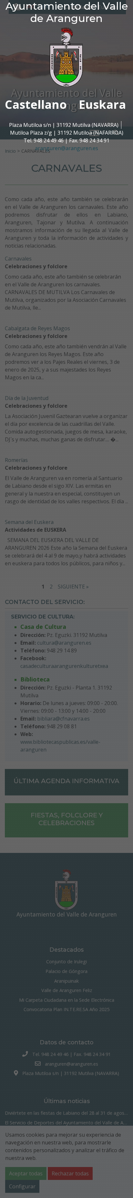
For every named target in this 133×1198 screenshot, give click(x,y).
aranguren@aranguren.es (66, 148)
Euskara (102, 104)
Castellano (36, 104)
